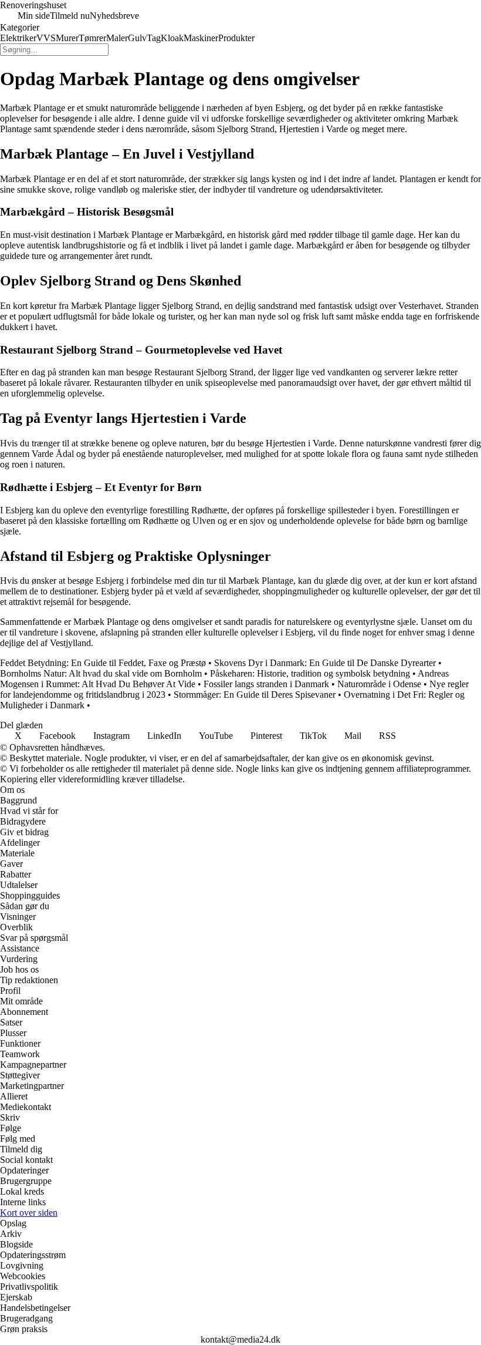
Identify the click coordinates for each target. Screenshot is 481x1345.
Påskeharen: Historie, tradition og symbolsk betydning (310, 673)
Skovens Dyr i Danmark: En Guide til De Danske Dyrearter (325, 663)
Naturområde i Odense (379, 684)
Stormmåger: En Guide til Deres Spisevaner (255, 695)
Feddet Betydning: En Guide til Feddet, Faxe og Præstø (103, 663)
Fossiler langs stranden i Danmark (266, 684)
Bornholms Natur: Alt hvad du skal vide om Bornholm (101, 673)
